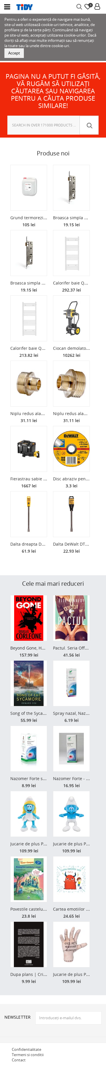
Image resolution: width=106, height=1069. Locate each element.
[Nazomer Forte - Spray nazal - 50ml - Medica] (71, 749)
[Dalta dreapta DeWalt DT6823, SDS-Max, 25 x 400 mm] (28, 514)
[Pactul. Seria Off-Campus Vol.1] (71, 618)
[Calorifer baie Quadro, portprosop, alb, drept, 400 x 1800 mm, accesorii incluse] (71, 253)
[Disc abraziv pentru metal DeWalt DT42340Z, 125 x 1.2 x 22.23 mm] (71, 449)
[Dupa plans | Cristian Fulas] (28, 944)
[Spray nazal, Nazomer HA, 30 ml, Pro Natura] (71, 683)
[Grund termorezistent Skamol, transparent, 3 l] (28, 188)
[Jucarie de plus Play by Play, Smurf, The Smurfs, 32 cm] (71, 814)
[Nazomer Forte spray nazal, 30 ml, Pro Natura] (28, 749)
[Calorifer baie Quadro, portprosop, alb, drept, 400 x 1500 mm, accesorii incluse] (28, 318)
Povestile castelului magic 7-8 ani (43, 909)
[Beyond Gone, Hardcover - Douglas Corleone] (28, 618)
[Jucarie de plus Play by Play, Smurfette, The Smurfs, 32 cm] (28, 814)
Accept (14, 53)
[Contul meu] (97, 7)
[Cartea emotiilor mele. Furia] (71, 879)
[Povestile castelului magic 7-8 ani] (28, 879)
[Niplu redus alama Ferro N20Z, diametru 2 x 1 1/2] (28, 384)
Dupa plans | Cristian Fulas (37, 974)
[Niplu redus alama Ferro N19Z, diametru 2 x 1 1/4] (71, 384)
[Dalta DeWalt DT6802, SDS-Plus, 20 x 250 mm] (71, 514)
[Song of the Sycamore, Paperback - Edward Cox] (28, 683)
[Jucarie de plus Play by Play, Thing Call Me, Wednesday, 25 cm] (71, 944)
